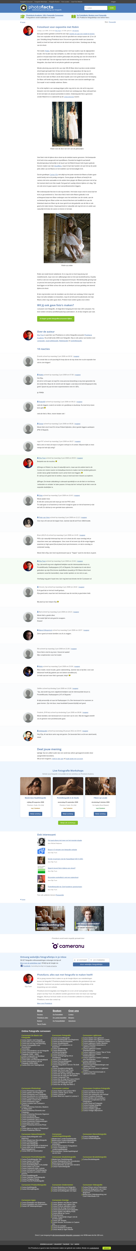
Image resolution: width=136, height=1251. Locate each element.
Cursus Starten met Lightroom (93, 1038)
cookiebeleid (94, 1248)
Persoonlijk (112, 22)
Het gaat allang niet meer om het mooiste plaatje (65, 840)
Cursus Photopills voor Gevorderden (34, 1204)
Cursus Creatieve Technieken (93, 1091)
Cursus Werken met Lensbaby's (94, 1098)
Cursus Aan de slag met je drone (63, 1208)
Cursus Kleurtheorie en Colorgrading (34, 1096)
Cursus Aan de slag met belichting (34, 1043)
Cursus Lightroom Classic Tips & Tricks (97, 1052)
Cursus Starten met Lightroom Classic (96, 1040)
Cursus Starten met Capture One (63, 1204)
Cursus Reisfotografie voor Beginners (65, 1040)
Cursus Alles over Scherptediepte (33, 1042)
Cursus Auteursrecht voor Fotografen (65, 1210)
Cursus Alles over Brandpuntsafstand (35, 1060)
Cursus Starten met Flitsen (31, 1161)
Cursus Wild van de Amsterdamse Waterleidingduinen (33, 1148)
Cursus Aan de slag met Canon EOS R (66, 1079)
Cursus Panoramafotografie (62, 1061)
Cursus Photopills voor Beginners (33, 1202)
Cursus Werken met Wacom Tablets (64, 1202)
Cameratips (26, 1049)
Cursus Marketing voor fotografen (64, 1187)
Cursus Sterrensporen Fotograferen (64, 1146)
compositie (41, 341)
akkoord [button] (106, 1248)
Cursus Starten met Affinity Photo (63, 1211)
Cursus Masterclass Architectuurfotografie (59, 1051)
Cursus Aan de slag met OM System (65, 1075)
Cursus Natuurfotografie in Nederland (35, 1145)
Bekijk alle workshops (68, 823)
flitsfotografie (63, 341)
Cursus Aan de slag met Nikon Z (63, 1084)
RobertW (42, 402)
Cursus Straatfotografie (60, 1043)
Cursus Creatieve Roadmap (93, 1096)
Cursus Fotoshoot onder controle (33, 1168)
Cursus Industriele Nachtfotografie (64, 1081)
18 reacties (75, 30)
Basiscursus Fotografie (30, 1058)
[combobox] (95, 8)
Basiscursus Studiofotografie (62, 1163)
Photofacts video (42, 1018)
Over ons (73, 1010)
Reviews (40, 1014)
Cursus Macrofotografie (30, 1144)
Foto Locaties (65, 1)
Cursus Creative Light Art (91, 1109)
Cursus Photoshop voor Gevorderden (35, 1098)
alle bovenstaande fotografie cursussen (66, 1235)
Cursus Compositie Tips (60, 1077)
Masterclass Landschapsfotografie (64, 1139)
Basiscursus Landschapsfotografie (64, 1140)
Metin (41, 666)
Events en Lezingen (59, 1226)
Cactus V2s (54, 174)
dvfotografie (43, 731)
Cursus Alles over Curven (31, 1123)
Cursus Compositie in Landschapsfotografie (59, 1148)
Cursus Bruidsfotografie (91, 1159)
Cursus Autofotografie (29, 1187)
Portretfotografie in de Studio (68, 798)
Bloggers (71, 1018)
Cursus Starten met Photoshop (32, 1092)
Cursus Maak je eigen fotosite (62, 1229)
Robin (47, 51)
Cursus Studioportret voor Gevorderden (66, 1161)
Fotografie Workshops (40, 1)
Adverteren (72, 1021)
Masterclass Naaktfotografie (35, 798)
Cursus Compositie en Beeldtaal (33, 1056)
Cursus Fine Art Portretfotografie (33, 1181)
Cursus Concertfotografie (61, 1038)
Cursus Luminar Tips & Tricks (62, 1092)
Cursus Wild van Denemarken (32, 1151)
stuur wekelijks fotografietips (91, 964)
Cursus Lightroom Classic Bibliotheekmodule (92, 1062)
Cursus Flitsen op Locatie (31, 1166)
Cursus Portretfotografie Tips (32, 1159)
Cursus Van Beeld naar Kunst (93, 1092)
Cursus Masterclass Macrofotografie (34, 1140)
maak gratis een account (74, 759)
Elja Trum (58, 30)
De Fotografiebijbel (59, 1021)
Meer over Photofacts (44, 1003)
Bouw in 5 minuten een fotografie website (62, 850)
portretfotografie (76, 341)
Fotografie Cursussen (26, 1)
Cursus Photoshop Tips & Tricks (33, 1119)
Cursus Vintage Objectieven (93, 1110)
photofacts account (46, 1244)
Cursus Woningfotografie (30, 1189)
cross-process (69, 97)
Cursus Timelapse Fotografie (62, 1072)
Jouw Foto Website (76, 1)
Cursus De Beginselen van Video (94, 1189)
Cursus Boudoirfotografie (30, 1163)
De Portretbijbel (58, 1014)
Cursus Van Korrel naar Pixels (62, 1070)
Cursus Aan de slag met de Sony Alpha (66, 1074)
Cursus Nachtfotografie (60, 1063)
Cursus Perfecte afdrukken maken (64, 1206)
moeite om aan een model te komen (81, 34)
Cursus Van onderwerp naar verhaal (95, 1094)
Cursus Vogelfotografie (91, 1136)
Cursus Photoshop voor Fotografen (34, 1094)
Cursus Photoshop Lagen (31, 1101)
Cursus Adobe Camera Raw (31, 1100)
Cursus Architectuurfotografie (62, 1041)
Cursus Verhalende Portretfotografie (34, 1170)
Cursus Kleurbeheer (59, 1054)
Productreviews (57, 1215)
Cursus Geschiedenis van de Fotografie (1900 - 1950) (32, 1053)
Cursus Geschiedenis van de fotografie (35, 1051)
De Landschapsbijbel (59, 1018)
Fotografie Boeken (54, 1)
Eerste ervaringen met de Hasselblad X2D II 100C (65, 859)
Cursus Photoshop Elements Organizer (35, 1114)
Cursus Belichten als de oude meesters (66, 1165)
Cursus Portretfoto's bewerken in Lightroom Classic (94, 1046)
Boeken (39, 1021)
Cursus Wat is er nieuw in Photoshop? (35, 1128)
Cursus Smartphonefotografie (62, 1068)
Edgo (41, 495)
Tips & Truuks (41, 1024)
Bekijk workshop (35, 814)
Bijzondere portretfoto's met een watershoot (63, 877)
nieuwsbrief (58, 1244)
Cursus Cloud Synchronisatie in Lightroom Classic (94, 1073)
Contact (70, 1014)
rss (72, 1244)
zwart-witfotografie (52, 341)
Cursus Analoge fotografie (92, 1105)
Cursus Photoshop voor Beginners (34, 1091)
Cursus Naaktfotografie (30, 1175)
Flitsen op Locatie (100, 798)
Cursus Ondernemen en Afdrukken (64, 1189)
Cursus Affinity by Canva (60, 1213)
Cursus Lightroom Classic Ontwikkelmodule (92, 1049)
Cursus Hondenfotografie (92, 1138)
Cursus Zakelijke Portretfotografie (33, 1177)
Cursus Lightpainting (90, 1107)
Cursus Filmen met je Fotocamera (95, 1187)
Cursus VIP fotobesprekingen (32, 1206)
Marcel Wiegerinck (45, 630)
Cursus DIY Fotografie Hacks (62, 1083)
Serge (41, 424)
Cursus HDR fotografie (60, 1059)
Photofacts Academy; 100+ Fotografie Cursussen (44, 15)
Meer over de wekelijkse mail (30, 963)
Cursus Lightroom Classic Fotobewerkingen (92, 1055)
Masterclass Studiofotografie (62, 1159)
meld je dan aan (57, 759)
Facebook (26, 966)
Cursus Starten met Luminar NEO (64, 1091)
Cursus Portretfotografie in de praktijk (35, 1165)
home (23, 22)
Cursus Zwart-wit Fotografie (92, 1103)
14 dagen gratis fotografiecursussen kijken (56, 318)
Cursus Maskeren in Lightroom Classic (96, 1041)
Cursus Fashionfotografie (61, 1166)
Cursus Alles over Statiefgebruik (33, 1065)
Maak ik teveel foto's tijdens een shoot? (61, 868)
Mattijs (41, 375)
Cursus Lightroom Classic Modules (95, 1043)
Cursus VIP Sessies (59, 1220)
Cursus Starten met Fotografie (32, 1040)
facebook (66, 1244)
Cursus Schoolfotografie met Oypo (64, 1191)
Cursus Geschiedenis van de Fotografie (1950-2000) (32, 1062)
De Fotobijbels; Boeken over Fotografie (91, 15)
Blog (40, 1010)
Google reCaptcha (51, 966)
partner (77, 1244)
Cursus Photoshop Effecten (31, 1130)
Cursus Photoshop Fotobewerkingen (34, 1121)
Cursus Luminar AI (58, 1094)
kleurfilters (58, 166)
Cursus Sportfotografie (60, 1048)
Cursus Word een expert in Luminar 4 (65, 1096)
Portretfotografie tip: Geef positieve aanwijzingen (65, 887)
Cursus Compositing (29, 1116)
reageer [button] (76, 356)
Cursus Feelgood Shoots (30, 1179)
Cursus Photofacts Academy (62, 1228)
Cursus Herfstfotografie (30, 1142)
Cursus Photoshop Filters (30, 1118)
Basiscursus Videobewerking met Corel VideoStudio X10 (94, 1195)
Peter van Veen (44, 517)
